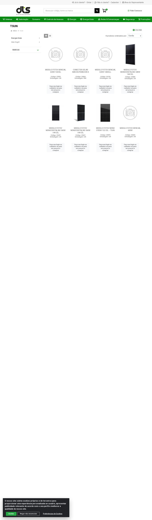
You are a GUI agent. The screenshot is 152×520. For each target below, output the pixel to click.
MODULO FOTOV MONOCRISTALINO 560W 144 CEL (55, 130)
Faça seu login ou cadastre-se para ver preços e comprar (56, 89)
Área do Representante (134, 2)
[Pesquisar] (97, 10)
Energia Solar (16, 38)
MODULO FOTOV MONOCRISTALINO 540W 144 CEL (130, 72)
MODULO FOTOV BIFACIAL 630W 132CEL (55, 71)
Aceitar (11, 514)
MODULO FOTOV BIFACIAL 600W (130, 129)
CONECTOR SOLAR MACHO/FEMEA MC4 (80, 71)
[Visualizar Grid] (46, 36)
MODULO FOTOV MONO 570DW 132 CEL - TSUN (105, 129)
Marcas (15, 50)
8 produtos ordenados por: (116, 36)
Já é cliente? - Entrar (82, 2)
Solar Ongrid (15, 42)
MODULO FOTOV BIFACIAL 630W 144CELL (105, 71)
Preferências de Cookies (52, 514)
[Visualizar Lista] (50, 36)
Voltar (138, 30)
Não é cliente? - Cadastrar (108, 2)
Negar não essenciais (28, 514)
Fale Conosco (136, 11)
